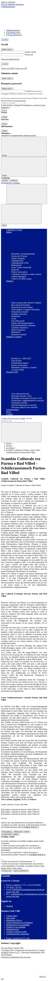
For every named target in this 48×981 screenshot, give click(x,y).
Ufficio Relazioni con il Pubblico (19, 923)
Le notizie (10, 448)
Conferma (13, 180)
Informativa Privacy (14, 920)
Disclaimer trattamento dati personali (15, 957)
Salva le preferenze (21, 871)
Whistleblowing (12, 929)
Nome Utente (30, 52)
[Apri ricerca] (27, 194)
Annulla (5, 180)
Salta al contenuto (8, 2)
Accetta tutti (10, 834)
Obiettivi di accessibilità (15, 927)
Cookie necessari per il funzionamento (16, 861)
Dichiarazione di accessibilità (18, 925)
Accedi (4, 39)
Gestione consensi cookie (16, 932)
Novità (9, 446)
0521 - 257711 (16, 887)
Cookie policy (12, 916)
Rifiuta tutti (21, 832)
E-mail (28, 91)
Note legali (10, 918)
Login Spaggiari (20, 100)
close (4, 225)
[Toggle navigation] (21, 214)
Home (8, 443)
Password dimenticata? (10, 59)
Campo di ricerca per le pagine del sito (16, 418)
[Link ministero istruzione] (12, 4)
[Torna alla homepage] (24, 183)
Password (29, 55)
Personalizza (7, 832)
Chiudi (4, 117)
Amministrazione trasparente (17, 934)
